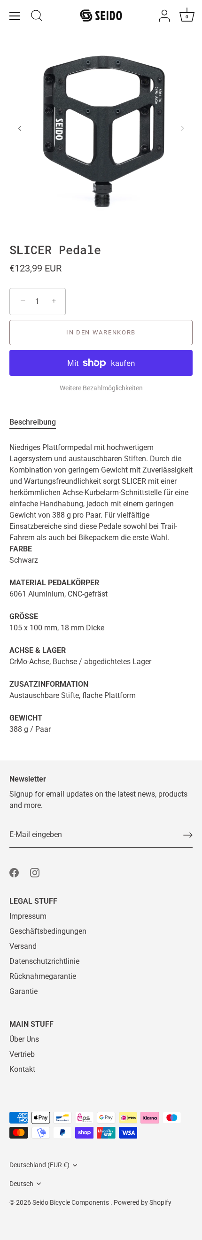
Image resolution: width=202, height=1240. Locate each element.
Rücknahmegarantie (42, 976)
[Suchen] (36, 17)
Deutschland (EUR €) (39, 1165)
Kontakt (22, 1069)
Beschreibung (32, 422)
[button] (19, 128)
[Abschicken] (188, 835)
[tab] (37, 422)
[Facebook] (14, 872)
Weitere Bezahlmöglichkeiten (101, 388)
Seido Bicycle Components (71, 1202)
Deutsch (21, 1183)
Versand (23, 946)
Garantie (23, 991)
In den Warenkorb (101, 332)
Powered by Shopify (142, 1202)
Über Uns (24, 1039)
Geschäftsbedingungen (47, 931)
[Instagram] (34, 872)
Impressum (28, 916)
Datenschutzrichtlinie (44, 961)
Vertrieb (22, 1054)
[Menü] (15, 16)
